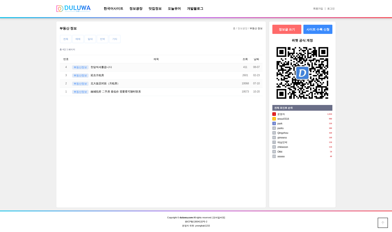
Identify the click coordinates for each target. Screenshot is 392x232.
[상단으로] (383, 223)
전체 (65, 39)
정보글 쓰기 (287, 29)
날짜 (256, 59)
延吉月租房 (97, 75)
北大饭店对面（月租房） (105, 83)
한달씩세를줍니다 (101, 67)
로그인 (331, 8)
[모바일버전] (219, 217)
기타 (114, 39)
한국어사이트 (113, 8)
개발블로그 (195, 8)
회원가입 (318, 8)
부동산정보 (80, 67)
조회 (245, 59)
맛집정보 (155, 8)
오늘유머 (174, 8)
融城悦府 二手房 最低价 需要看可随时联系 (116, 91)
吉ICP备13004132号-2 (196, 221)
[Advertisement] (302, 183)
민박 (102, 39)
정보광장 (136, 8)
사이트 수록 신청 (318, 29)
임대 (90, 39)
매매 (78, 39)
